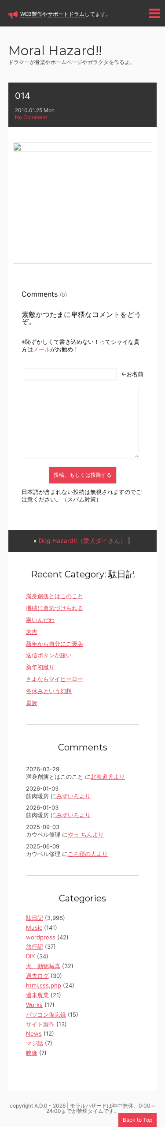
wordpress (40, 937)
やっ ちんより (86, 834)
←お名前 (132, 373)
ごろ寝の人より (88, 853)
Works (34, 1004)
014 (22, 95)
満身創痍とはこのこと (54, 595)
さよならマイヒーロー (54, 678)
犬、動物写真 (43, 965)
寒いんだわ (40, 619)
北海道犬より (108, 776)
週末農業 (37, 995)
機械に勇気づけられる (54, 607)
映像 (31, 1052)
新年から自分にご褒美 (54, 643)
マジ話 (34, 1043)
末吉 (31, 631)
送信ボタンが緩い (49, 655)
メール (41, 349)
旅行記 (34, 946)
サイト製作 (40, 1024)
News (34, 1033)
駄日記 (34, 917)
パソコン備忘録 (46, 1014)
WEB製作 (31, 14)
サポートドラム (66, 14)
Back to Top (137, 1119)
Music (34, 927)
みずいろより (73, 795)
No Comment (31, 117)
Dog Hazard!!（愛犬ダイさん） (82, 540)
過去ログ (37, 975)
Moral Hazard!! (55, 51)
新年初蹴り (40, 667)
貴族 (31, 702)
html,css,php (43, 985)
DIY (30, 956)
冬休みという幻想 (49, 690)
